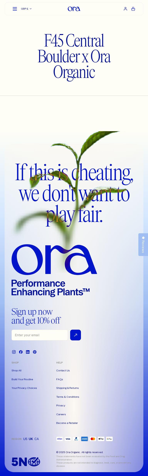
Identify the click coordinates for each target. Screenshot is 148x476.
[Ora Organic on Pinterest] (34, 352)
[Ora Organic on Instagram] (14, 352)
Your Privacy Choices (24, 388)
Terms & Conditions (67, 396)
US (25, 439)
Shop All (16, 370)
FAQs (59, 379)
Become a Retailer (67, 423)
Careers (61, 414)
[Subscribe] (75, 335)
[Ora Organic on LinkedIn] (27, 352)
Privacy (60, 405)
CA (36, 439)
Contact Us (63, 370)
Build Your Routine (22, 379)
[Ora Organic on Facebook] (20, 352)
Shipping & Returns (67, 388)
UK (31, 439)
